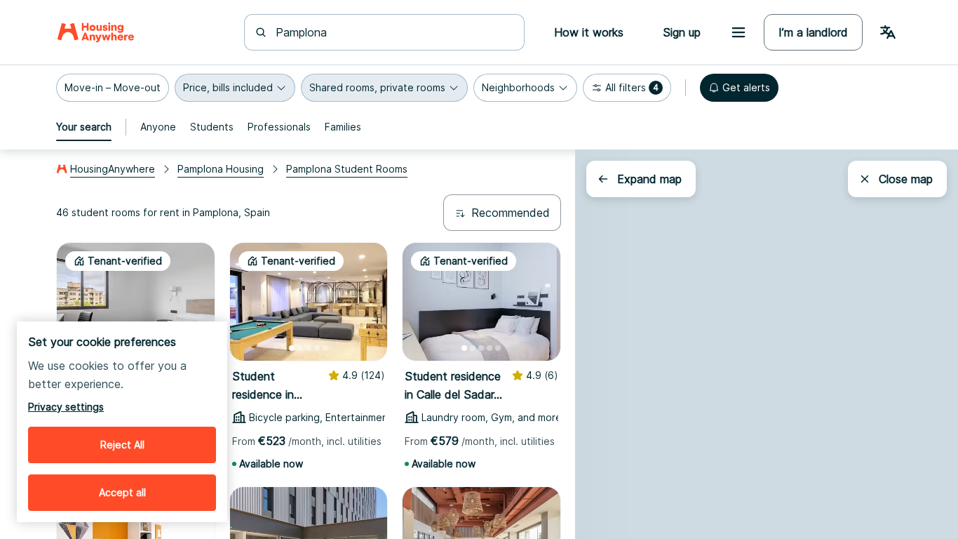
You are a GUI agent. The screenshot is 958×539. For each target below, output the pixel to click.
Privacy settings (66, 407)
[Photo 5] (325, 348)
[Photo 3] (308, 348)
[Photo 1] (292, 348)
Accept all (122, 492)
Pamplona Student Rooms (346, 169)
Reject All (122, 445)
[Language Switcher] (888, 32)
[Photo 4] (317, 348)
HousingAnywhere (112, 169)
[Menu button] (738, 32)
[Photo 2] (300, 348)
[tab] (84, 127)
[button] (112, 88)
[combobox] (392, 32)
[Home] (95, 32)
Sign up (682, 32)
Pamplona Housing (220, 169)
